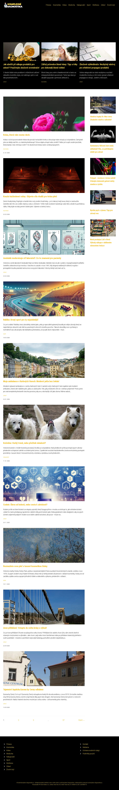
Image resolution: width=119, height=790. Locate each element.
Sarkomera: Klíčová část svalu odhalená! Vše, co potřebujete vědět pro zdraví (101, 149)
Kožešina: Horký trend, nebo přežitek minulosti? (24, 443)
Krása (64, 5)
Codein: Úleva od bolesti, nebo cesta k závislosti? (25, 504)
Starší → (81, 720)
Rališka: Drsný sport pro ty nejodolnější (20, 319)
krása (4, 580)
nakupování (6, 457)
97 (64, 720)
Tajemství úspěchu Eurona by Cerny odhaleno (23, 689)
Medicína (71, 5)
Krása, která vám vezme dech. (16, 135)
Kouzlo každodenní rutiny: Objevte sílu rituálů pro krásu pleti (30, 196)
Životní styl (111, 5)
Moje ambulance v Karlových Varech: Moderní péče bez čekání (31, 381)
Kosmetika (57, 5)
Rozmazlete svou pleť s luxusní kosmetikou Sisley (25, 566)
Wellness (96, 5)
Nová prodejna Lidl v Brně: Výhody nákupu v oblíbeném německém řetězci (101, 242)
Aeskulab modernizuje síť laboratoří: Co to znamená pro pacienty (32, 258)
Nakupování (81, 5)
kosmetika (43, 81)
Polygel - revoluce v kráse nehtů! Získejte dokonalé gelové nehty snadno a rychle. (102, 181)
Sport (89, 5)
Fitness (48, 5)
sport (4, 334)
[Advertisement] (59, 28)
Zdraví (103, 5)
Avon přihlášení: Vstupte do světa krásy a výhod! (25, 628)
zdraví (4, 81)
